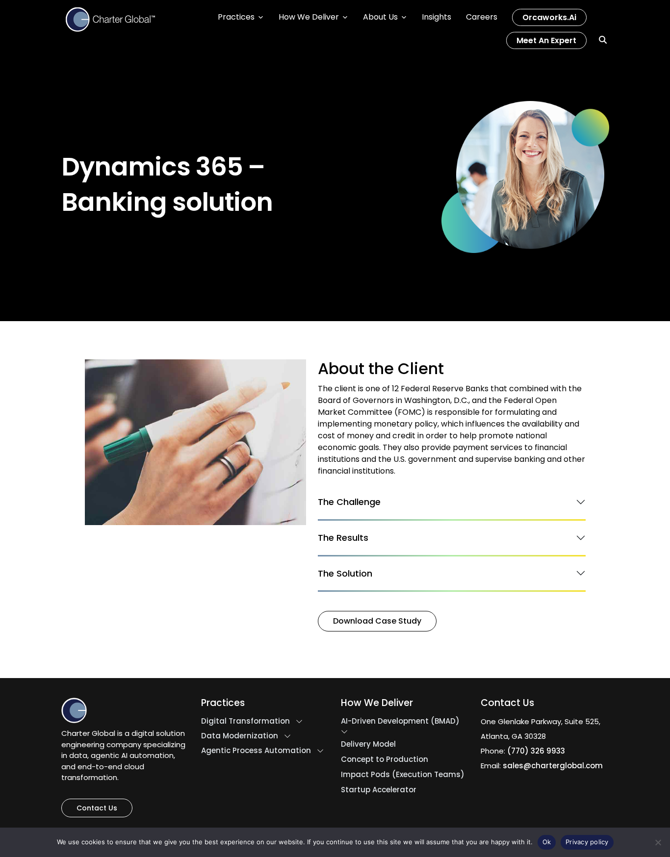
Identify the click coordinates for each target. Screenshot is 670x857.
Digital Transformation (245, 721)
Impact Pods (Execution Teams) (402, 775)
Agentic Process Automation (256, 751)
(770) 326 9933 (536, 751)
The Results (343, 537)
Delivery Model (368, 744)
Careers (481, 17)
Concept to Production (384, 759)
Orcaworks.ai (549, 17)
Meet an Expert (546, 40)
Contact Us (97, 808)
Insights (436, 17)
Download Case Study (377, 621)
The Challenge (349, 502)
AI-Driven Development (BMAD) (400, 721)
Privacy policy (587, 842)
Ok (546, 842)
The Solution (345, 573)
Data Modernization (239, 736)
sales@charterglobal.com (553, 765)
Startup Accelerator (378, 790)
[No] (658, 842)
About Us (380, 17)
